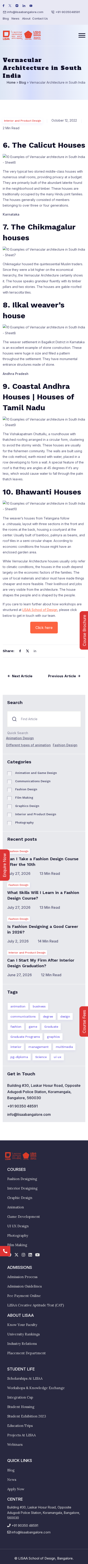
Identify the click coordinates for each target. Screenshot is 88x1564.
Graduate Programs (25, 1036)
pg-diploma (19, 1057)
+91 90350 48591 (22, 1106)
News (15, 18)
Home (11, 82)
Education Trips (20, 1426)
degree (48, 1016)
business (39, 1006)
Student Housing (20, 1407)
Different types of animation (28, 745)
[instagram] (23, 1255)
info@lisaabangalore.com (25, 12)
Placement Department (26, 1353)
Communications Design (33, 781)
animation (17, 1006)
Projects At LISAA (21, 1435)
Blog (6, 18)
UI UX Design (18, 1226)
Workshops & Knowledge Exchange (36, 1388)
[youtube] (37, 1255)
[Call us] (5, 1251)
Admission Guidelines (24, 1286)
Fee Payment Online (24, 1296)
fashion (15, 1026)
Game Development (23, 1216)
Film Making (24, 797)
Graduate (51, 1026)
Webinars (15, 1444)
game (33, 1026)
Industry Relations (22, 1343)
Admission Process (22, 1277)
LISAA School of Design (39, 610)
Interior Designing (22, 1188)
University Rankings (23, 1334)
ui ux (57, 1057)
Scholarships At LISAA (24, 1378)
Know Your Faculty (22, 1325)
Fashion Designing (22, 1179)
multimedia (64, 1047)
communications (23, 1016)
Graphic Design (19, 1198)
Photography (24, 822)
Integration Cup (20, 1397)
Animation (15, 1207)
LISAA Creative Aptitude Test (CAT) (35, 1305)
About (26, 18)
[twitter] (16, 1255)
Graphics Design (27, 806)
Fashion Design (65, 745)
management (38, 1047)
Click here (44, 627)
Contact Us (40, 18)
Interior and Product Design (22, 120)
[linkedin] (30, 1255)
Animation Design (20, 738)
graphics (53, 1036)
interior (15, 1047)
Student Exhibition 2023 (26, 1416)
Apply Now (15, 1489)
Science (41, 1057)
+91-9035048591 (68, 12)
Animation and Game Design (36, 773)
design (65, 1016)
